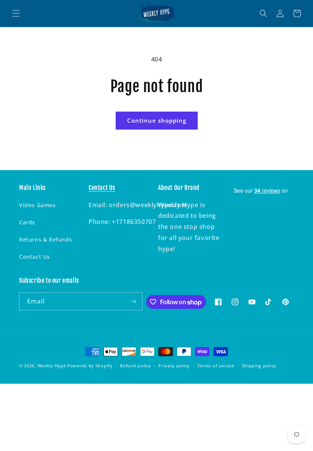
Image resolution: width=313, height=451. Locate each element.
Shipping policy (259, 365)
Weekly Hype (51, 365)
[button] (16, 13)
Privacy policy (174, 365)
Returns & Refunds (45, 239)
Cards (27, 222)
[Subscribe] (133, 301)
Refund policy (135, 365)
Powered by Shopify (90, 365)
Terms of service (215, 365)
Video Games (37, 205)
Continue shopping (156, 120)
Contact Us (34, 256)
